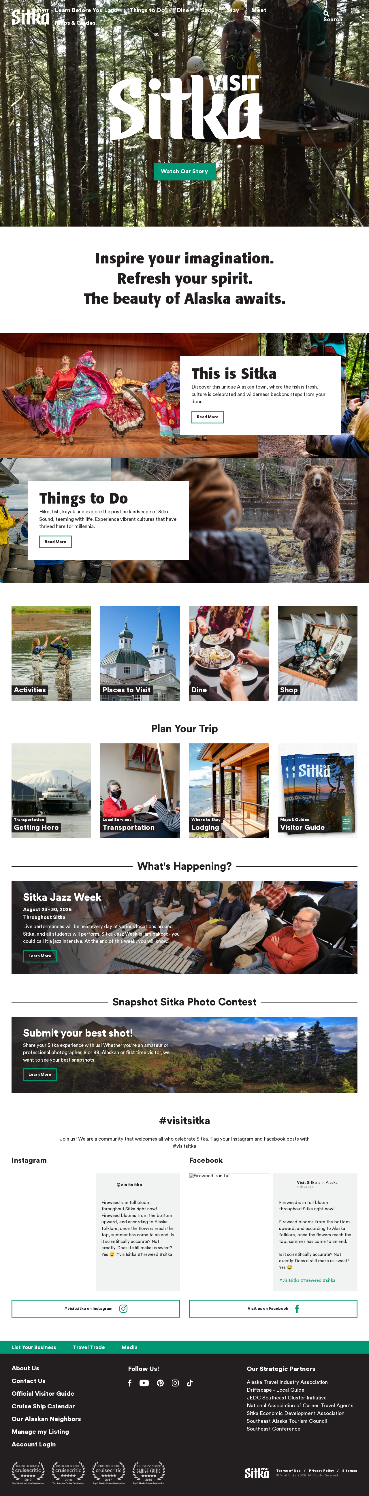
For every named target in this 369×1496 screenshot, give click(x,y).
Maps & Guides (75, 23)
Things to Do (147, 10)
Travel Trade (89, 1347)
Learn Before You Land (86, 10)
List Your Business (34, 1347)
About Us (25, 1368)
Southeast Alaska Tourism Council (287, 1421)
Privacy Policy (321, 1470)
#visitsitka (289, 1280)
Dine (183, 10)
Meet (258, 10)
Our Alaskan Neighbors (46, 1419)
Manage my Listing (40, 1432)
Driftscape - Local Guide (275, 1390)
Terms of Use (288, 1470)
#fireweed (311, 1280)
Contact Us (29, 1381)
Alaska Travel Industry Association (287, 1382)
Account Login (34, 1444)
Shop (208, 10)
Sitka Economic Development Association (295, 1413)
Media (130, 1347)
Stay (233, 10)
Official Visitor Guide (43, 1394)
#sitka (329, 1280)
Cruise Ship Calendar (43, 1406)
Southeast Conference (273, 1428)
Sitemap (349, 1470)
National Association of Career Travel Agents (300, 1405)
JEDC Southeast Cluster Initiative (287, 1397)
